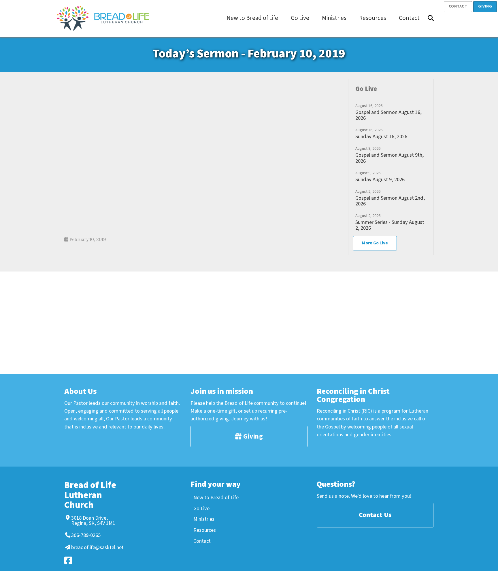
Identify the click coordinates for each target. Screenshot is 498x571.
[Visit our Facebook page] (92, 560)
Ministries (203, 519)
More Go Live (375, 243)
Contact (458, 6)
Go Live (201, 508)
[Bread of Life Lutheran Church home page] (106, 18)
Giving (485, 6)
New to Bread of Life (216, 497)
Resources (204, 530)
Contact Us (375, 515)
